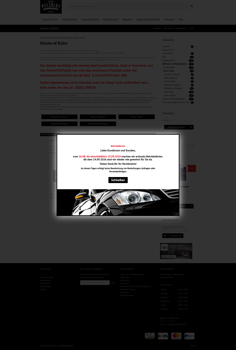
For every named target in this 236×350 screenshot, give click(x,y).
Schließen (118, 180)
